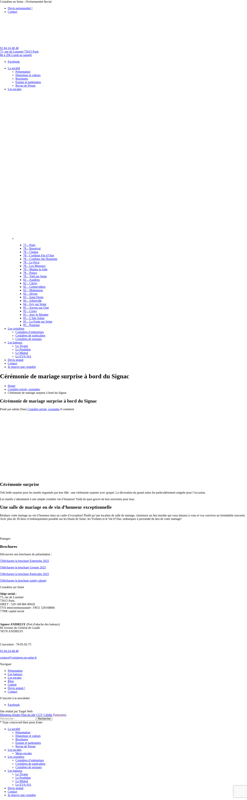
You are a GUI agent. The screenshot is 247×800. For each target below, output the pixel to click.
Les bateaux (15, 674)
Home (11, 385)
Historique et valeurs (28, 736)
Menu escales (23, 753)
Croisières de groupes (28, 767)
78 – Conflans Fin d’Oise (38, 255)
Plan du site (28, 714)
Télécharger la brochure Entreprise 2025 (24, 560)
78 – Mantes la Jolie (35, 269)
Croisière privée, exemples (24, 389)
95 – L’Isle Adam (33, 318)
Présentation (15, 670)
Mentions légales (10, 714)
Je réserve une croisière (22, 795)
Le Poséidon (23, 777)
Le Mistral (21, 781)
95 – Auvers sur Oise (36, 307)
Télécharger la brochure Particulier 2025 (24, 574)
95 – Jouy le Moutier (35, 314)
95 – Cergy (30, 311)
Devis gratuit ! (16, 688)
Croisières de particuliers (30, 763)
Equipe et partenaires (28, 742)
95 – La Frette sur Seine (37, 321)
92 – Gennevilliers (34, 286)
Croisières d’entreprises (29, 760)
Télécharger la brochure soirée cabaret (23, 580)
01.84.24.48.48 (9, 651)
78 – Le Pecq (31, 262)
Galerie (12, 684)
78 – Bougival (32, 248)
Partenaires (59, 714)
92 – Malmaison (33, 290)
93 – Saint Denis (33, 297)
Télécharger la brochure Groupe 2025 (23, 567)
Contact (12, 11)
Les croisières (16, 756)
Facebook (14, 61)
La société (14, 729)
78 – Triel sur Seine (35, 276)
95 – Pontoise (31, 325)
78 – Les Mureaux (34, 266)
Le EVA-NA (23, 784)
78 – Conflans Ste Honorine (40, 259)
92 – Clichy (30, 283)
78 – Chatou (30, 252)
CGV (39, 714)
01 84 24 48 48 (9, 48)
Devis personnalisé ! (20, 8)
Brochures (21, 739)
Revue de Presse (25, 746)
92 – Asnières (31, 279)
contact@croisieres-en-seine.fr (18, 657)
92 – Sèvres (30, 293)
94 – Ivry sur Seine (34, 304)
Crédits (48, 714)
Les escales (14, 677)
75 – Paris (29, 245)
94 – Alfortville (32, 300)
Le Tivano (21, 774)
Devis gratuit (15, 788)
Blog (11, 681)
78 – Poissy (30, 272)
